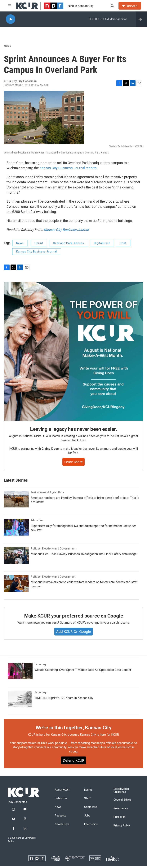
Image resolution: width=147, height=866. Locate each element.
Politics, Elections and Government (53, 548)
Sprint (39, 243)
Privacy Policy (122, 825)
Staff (87, 798)
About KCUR (62, 789)
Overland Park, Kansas (68, 243)
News (7, 46)
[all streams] (141, 19)
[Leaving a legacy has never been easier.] (73, 351)
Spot (123, 243)
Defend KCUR (73, 760)
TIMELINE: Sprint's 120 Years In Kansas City (63, 698)
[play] (10, 19)
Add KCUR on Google (73, 631)
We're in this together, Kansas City (73, 727)
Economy (40, 664)
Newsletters (62, 824)
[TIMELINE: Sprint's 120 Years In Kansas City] (20, 699)
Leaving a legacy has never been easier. (73, 429)
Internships (91, 824)
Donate (131, 6)
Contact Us (90, 807)
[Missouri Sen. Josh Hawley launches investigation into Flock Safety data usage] (16, 555)
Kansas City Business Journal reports (68, 168)
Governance (121, 808)
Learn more (73, 461)
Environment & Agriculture (47, 492)
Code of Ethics (122, 799)
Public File (119, 817)
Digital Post (102, 243)
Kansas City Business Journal (66, 230)
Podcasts (60, 815)
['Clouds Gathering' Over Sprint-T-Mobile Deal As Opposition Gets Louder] (20, 671)
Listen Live (61, 798)
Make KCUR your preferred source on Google (73, 616)
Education (37, 520)
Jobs (87, 815)
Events (88, 789)
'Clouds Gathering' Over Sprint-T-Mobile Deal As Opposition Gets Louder (82, 670)
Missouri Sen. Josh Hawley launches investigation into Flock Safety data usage (84, 554)
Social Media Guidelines (121, 790)
